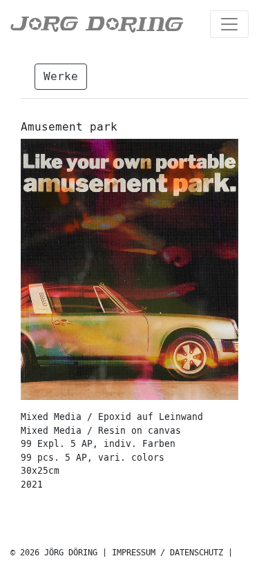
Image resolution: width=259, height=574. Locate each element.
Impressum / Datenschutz (167, 553)
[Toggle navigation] (229, 24)
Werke (61, 76)
